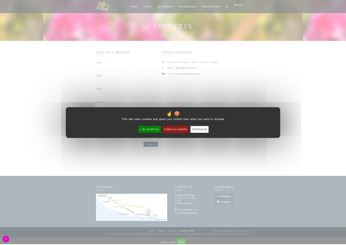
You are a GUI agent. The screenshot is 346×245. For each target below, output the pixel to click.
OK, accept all (150, 129)
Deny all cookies (176, 129)
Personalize (199, 129)
